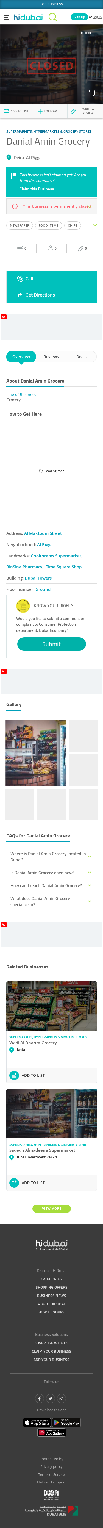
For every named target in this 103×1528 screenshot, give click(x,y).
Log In (97, 17)
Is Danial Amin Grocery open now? (42, 873)
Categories (51, 1279)
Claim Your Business (51, 1351)
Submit (51, 644)
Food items (49, 225)
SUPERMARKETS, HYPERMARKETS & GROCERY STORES (48, 1037)
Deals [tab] (81, 356)
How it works (51, 1312)
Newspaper (19, 225)
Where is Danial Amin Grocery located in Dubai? (48, 857)
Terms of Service (51, 1474)
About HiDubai (51, 1303)
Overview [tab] (21, 356)
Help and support (51, 1482)
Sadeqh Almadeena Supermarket (42, 1150)
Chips (72, 225)
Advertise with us (51, 1343)
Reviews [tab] (51, 356)
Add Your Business (51, 1359)
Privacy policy (51, 1466)
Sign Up (79, 17)
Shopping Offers (52, 1287)
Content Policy (51, 1458)
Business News (51, 1295)
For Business (51, 4)
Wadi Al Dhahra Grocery (33, 1042)
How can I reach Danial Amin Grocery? (46, 885)
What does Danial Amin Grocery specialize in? (40, 901)
